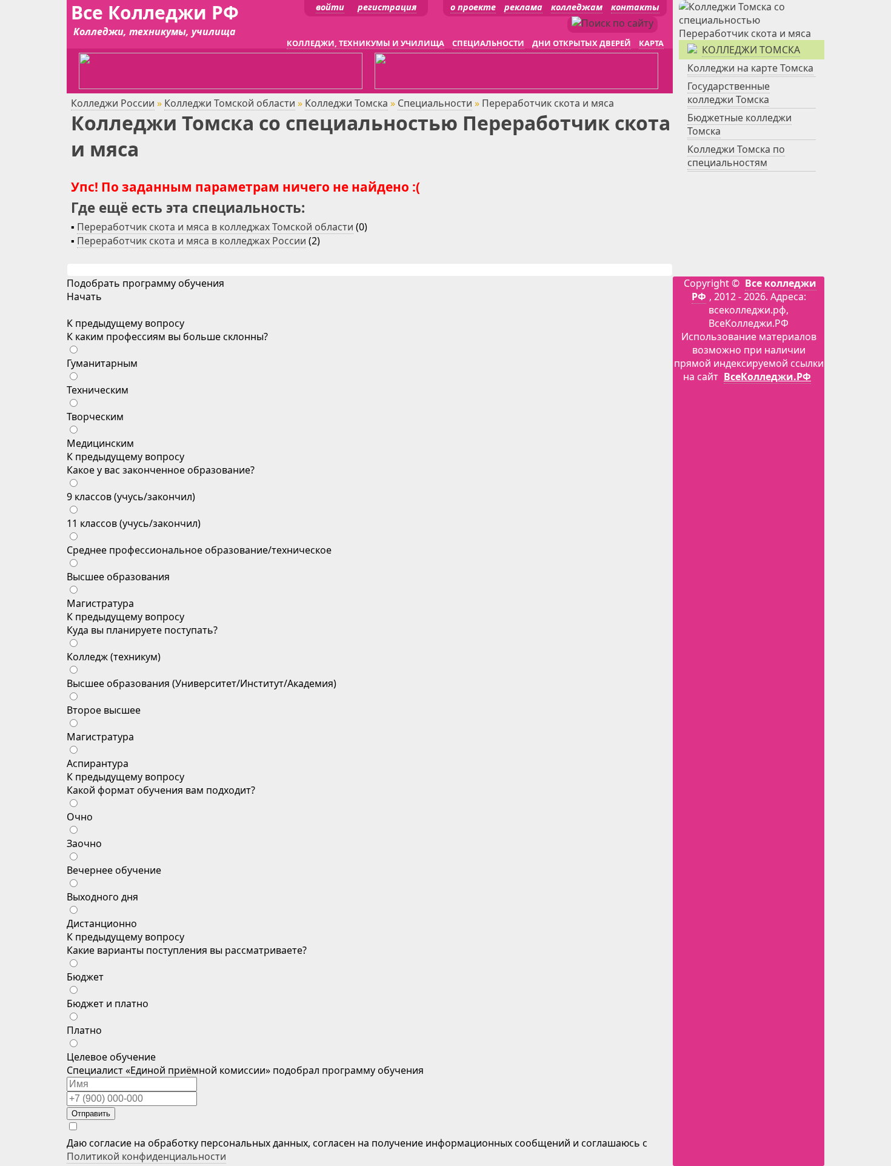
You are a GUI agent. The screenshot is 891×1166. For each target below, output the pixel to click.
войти (330, 7)
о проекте (473, 7)
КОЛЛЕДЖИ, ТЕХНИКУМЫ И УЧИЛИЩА (365, 43)
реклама (523, 7)
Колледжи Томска (346, 103)
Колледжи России (113, 103)
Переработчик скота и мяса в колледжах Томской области (215, 226)
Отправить (91, 1113)
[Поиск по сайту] (612, 23)
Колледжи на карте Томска (750, 68)
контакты (635, 7)
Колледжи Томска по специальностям (736, 155)
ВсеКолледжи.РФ (767, 376)
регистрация (387, 7)
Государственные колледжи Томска (728, 92)
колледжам (576, 7)
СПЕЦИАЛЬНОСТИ (488, 43)
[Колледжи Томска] (751, 33)
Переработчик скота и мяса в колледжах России (191, 240)
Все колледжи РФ (754, 289)
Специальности (435, 103)
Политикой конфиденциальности (146, 1156)
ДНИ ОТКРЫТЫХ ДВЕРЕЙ (581, 43)
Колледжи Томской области (229, 103)
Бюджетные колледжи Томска (739, 124)
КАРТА (651, 43)
